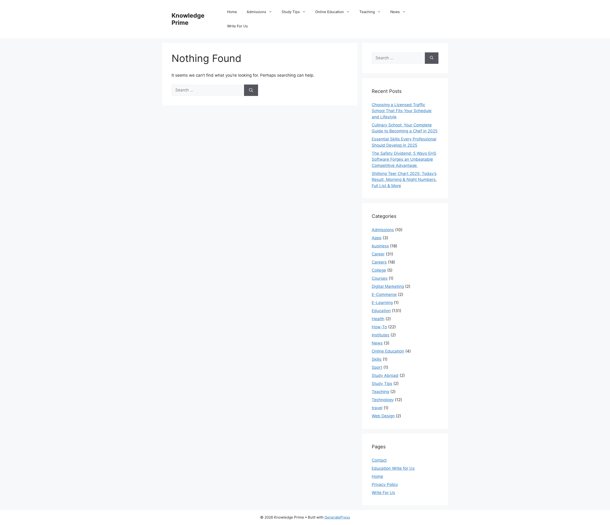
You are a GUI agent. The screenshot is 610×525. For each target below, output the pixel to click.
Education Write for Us (393, 468)
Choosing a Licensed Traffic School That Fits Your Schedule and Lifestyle (402, 110)
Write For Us (237, 26)
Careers (379, 262)
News (395, 12)
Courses (379, 278)
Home (232, 12)
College (379, 270)
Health (378, 318)
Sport (377, 367)
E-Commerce (384, 294)
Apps (376, 237)
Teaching (367, 12)
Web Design (383, 416)
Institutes (380, 335)
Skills (376, 359)
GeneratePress (337, 517)
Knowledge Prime (188, 19)
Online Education (329, 12)
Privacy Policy (385, 484)
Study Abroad (385, 375)
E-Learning (382, 302)
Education (381, 310)
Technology (383, 399)
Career (378, 254)
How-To (379, 327)
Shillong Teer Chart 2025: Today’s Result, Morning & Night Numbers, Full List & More (404, 179)
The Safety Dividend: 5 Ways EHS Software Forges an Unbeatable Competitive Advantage (404, 159)
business (380, 246)
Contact (379, 460)
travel (377, 407)
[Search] (251, 90)
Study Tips (291, 12)
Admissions (256, 12)
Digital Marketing (388, 286)
